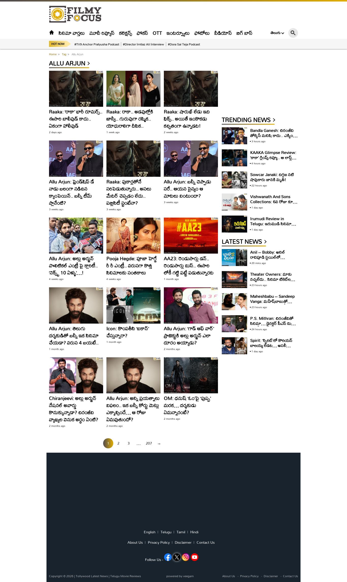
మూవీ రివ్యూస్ (102, 33)
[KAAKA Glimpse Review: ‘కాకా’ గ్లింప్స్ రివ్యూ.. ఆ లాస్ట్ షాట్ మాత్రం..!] (234, 157)
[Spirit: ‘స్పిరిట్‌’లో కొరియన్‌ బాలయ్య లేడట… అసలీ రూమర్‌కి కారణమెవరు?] (234, 345)
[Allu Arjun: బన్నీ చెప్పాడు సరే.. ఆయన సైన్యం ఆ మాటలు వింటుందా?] (191, 158)
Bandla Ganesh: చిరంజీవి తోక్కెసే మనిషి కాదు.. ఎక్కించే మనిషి (273, 135)
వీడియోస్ (223, 33)
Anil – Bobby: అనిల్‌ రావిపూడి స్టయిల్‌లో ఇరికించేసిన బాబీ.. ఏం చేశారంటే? (268, 259)
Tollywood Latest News (92, 576)
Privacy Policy (159, 542)
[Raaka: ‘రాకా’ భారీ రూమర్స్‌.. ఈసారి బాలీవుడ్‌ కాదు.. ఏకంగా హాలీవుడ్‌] (76, 89)
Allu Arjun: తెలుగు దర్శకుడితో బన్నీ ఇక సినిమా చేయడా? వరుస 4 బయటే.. (74, 335)
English (149, 532)
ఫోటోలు (202, 33)
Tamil (181, 532)
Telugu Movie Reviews (125, 576)
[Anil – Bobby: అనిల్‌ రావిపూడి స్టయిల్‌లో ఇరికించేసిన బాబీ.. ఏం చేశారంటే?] (234, 257)
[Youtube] (194, 557)
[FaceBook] (168, 557)
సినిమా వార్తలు (72, 33)
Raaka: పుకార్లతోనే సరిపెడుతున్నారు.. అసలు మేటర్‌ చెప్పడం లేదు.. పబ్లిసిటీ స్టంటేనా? (128, 192)
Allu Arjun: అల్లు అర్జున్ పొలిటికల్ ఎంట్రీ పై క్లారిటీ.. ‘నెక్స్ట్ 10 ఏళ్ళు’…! (73, 265)
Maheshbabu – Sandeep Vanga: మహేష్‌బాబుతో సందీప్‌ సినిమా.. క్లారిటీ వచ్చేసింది (272, 303)
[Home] (51, 33)
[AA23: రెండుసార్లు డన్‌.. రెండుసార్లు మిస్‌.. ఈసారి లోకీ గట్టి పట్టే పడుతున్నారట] (191, 236)
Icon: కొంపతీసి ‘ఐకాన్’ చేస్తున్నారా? (127, 331)
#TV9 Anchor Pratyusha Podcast (96, 44)
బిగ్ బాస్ (244, 33)
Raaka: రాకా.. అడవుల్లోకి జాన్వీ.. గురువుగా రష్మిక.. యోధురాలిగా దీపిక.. (129, 119)
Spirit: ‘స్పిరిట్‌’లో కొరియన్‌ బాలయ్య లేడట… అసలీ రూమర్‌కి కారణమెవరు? (271, 345)
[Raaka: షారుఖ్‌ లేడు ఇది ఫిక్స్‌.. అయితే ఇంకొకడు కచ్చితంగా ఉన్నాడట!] (191, 89)
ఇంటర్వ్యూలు (178, 33)
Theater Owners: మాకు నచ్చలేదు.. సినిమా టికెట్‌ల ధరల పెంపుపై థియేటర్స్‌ (271, 279)
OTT (157, 33)
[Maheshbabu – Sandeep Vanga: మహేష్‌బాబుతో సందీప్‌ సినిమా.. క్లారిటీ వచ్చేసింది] (234, 301)
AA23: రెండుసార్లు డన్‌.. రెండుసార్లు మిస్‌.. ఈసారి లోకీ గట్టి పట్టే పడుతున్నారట (189, 265)
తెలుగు (275, 33)
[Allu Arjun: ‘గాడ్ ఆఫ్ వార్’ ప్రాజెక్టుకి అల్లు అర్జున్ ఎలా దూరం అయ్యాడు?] (191, 305)
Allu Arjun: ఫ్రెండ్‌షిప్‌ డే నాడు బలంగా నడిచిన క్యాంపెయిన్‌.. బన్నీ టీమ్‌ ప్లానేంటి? (71, 192)
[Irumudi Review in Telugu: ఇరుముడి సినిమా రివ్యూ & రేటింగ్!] (234, 224)
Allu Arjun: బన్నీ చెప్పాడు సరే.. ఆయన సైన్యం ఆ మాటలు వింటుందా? (187, 189)
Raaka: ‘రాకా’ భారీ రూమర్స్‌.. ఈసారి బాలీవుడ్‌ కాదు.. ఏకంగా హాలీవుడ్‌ (75, 119)
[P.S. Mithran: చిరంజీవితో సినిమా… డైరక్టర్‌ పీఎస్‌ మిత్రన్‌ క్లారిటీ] (234, 323)
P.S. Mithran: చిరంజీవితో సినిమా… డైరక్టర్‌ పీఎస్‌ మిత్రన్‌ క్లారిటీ (273, 323)
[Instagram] (186, 557)
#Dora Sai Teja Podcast (184, 44)
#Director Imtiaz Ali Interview (143, 44)
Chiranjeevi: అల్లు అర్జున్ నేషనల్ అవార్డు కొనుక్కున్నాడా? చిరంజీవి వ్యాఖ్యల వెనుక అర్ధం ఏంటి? (73, 408)
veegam (188, 576)
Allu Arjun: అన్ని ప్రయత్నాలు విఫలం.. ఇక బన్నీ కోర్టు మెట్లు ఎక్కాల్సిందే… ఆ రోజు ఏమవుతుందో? (133, 408)
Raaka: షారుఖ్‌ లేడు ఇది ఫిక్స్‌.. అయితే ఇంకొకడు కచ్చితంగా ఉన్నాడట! (187, 119)
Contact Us (206, 542)
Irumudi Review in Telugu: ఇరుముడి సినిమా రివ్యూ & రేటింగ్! (271, 223)
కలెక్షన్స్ (125, 33)
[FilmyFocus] (77, 14)
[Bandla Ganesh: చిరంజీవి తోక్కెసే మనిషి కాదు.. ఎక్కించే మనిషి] (234, 135)
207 (149, 443)
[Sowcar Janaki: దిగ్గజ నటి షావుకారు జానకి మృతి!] (234, 179)
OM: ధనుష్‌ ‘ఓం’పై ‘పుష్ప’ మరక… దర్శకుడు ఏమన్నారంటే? (187, 405)
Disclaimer (183, 542)
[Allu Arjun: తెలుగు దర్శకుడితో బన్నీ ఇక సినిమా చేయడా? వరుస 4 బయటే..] (76, 305)
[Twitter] (177, 557)
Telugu (166, 532)
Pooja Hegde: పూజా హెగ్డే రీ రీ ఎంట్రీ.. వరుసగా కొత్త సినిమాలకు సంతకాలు (131, 265)
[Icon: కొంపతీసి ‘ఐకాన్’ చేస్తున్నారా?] (133, 305)
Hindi (194, 532)
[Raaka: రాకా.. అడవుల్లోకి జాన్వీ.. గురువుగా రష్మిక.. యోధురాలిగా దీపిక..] (133, 89)
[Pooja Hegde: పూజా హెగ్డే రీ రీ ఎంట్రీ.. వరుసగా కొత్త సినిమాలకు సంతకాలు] (133, 236)
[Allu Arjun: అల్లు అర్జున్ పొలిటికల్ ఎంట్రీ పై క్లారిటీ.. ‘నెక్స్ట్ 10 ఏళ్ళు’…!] (76, 236)
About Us (135, 542)
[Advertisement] (21, 127)
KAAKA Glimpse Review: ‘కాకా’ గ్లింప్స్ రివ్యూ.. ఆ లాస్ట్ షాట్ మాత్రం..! (273, 157)
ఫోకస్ (142, 33)
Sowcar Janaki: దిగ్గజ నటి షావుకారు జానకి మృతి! (272, 177)
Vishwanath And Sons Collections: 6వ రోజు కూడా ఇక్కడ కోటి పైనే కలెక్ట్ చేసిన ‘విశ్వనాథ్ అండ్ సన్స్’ (273, 204)
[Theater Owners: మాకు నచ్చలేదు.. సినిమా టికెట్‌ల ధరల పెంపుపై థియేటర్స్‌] (234, 279)
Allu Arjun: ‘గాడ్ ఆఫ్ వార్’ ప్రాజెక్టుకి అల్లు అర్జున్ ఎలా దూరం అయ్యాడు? (189, 335)
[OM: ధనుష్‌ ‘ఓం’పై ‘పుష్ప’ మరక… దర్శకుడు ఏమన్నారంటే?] (191, 375)
